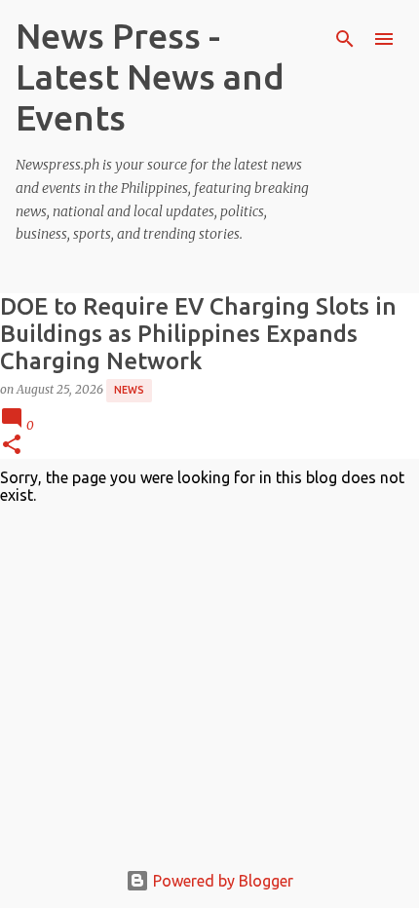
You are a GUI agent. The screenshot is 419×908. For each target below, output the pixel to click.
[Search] (345, 39)
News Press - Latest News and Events (150, 76)
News (129, 390)
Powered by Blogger (221, 880)
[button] (11, 446)
